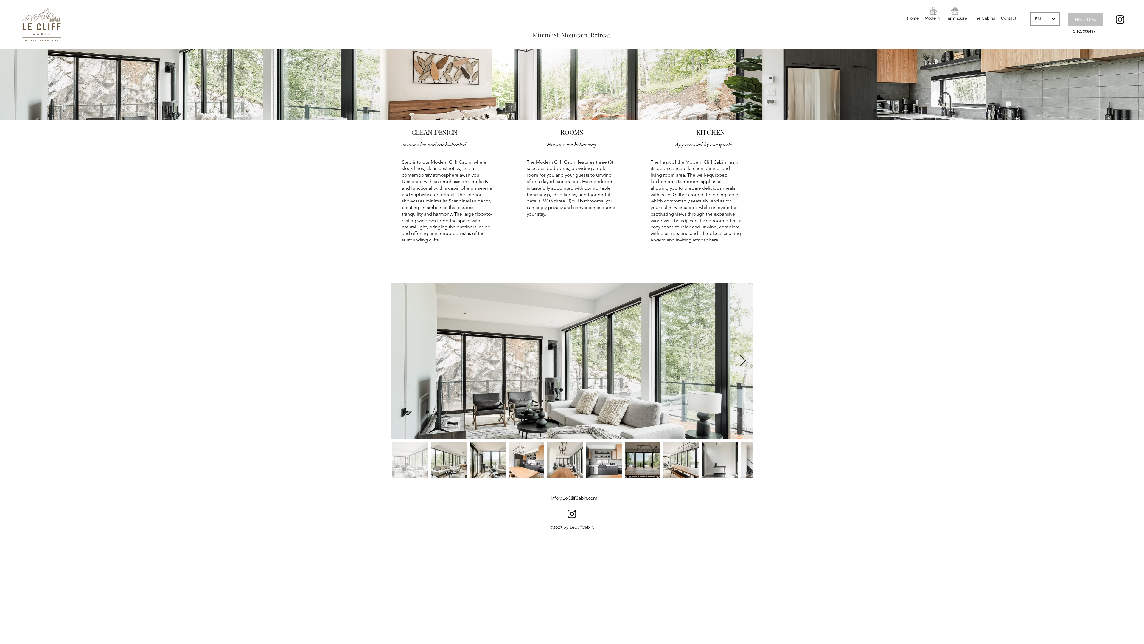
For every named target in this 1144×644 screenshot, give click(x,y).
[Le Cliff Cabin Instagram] (1120, 19)
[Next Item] (742, 361)
